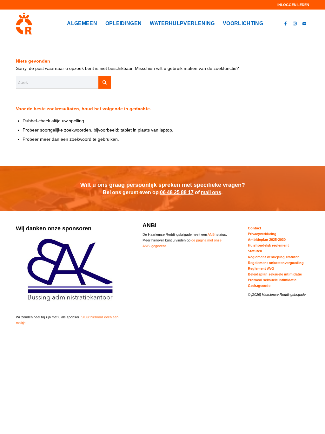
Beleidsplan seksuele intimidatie (275, 274)
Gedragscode (259, 286)
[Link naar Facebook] (285, 23)
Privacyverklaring (262, 234)
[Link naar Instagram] (295, 23)
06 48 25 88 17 (177, 192)
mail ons (211, 192)
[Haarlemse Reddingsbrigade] (24, 23)
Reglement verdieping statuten (274, 257)
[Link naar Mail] (304, 23)
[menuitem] (291, 4)
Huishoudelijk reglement (268, 245)
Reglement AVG (261, 268)
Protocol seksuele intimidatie (272, 280)
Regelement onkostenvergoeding (276, 263)
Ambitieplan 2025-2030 (267, 239)
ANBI (212, 234)
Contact (254, 228)
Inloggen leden (293, 5)
